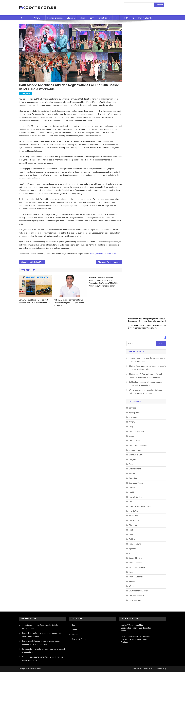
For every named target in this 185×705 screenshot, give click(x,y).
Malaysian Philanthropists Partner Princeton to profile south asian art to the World (110, 262)
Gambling (133, 478)
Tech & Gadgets (128, 18)
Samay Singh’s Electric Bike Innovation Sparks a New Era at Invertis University (34, 301)
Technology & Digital (137, 567)
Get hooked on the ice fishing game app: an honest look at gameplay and (146, 383)
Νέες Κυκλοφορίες (136, 595)
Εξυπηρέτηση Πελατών (138, 591)
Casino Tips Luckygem (138, 445)
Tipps (131, 572)
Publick (132, 539)
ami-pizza (133, 417)
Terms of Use (148, 669)
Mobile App (133, 516)
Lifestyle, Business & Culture (140, 506)
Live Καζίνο (133, 511)
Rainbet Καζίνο (135, 544)
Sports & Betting (135, 558)
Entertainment (135, 469)
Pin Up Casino (134, 525)
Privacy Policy (161, 669)
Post (131, 530)
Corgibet (132, 459)
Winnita (132, 586)
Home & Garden (104, 18)
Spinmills (132, 549)
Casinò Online (134, 441)
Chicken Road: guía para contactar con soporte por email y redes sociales (147, 367)
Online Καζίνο (134, 520)
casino (131, 436)
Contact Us (137, 669)
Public (131, 535)
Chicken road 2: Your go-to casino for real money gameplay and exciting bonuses (145, 375)
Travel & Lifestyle (145, 18)
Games (132, 488)
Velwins (132, 581)
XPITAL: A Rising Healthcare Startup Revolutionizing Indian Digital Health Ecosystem (69, 302)
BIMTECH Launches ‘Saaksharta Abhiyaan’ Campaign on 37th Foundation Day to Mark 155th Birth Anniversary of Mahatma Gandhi (103, 282)
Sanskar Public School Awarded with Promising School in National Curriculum (33, 262)
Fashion (82, 18)
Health (91, 18)
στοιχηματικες (135, 600)
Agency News (25, 94)
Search (160, 5)
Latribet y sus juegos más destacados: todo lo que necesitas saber (147, 359)
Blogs (131, 427)
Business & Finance (55, 18)
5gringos (132, 408)
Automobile (38, 18)
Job (116, 18)
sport (131, 553)
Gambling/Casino (136, 483)
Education (71, 18)
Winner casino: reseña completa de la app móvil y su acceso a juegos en (145, 391)
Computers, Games (136, 455)
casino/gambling (135, 450)
